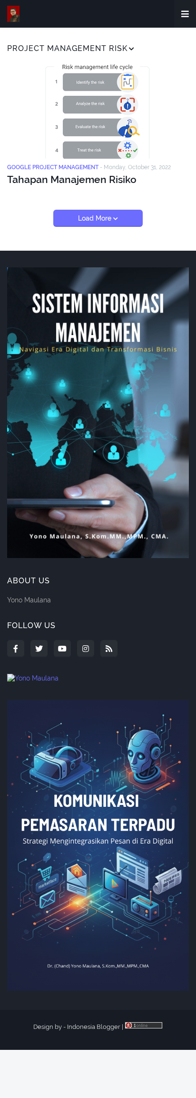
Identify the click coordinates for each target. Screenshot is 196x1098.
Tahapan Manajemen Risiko (72, 179)
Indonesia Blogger (93, 1026)
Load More (95, 218)
